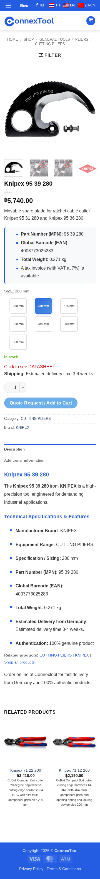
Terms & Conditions (64, 868)
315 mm (69, 305)
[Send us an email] (42, 5)
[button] (8, 5)
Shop (29, 39)
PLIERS (81, 39)
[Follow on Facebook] (37, 5)
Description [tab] (14, 449)
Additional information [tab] (24, 460)
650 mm (18, 342)
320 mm (18, 324)
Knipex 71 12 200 (74, 770)
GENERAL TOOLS (54, 39)
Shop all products (19, 662)
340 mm (43, 324)
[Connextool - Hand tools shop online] (29, 21)
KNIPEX (22, 427)
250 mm (18, 305)
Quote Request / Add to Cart (41, 403)
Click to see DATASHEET (29, 366)
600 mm (69, 324)
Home (12, 39)
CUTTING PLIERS (50, 44)
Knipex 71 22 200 (25, 770)
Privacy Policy (31, 868)
